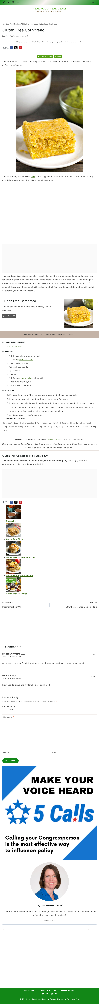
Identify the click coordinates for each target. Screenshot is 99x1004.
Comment (8, 717)
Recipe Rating (8, 706)
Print (58, 56)
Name (6, 752)
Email (55, 752)
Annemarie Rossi (55, 439)
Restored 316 (73, 999)
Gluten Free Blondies (16, 539)
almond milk (25, 378)
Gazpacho (11, 521)
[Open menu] (49, 16)
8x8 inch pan (15, 346)
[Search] (93, 927)
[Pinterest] (18, 2)
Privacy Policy (30, 990)
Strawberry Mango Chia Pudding (81, 604)
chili (33, 176)
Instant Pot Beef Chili (12, 604)
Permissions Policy (48, 990)
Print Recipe (9, 316)
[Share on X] (15, 47)
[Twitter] (9, 2)
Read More (49, 921)
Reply (92, 654)
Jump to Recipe (45, 56)
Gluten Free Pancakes (16, 594)
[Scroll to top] (94, 996)
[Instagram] (13, 2)
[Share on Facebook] (11, 47)
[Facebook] (4, 2)
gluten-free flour (25, 359)
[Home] (3, 24)
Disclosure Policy (67, 990)
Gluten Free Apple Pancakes (19, 575)
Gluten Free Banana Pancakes (20, 557)
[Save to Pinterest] (20, 47)
